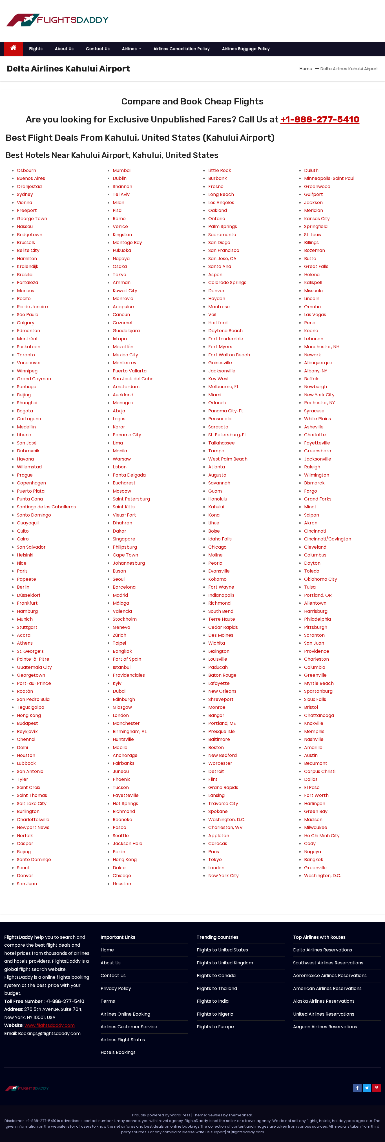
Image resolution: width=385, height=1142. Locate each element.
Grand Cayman (34, 379)
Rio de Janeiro (32, 306)
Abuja (119, 411)
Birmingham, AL (130, 731)
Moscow (122, 491)
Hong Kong (29, 715)
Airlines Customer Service (129, 1026)
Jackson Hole (127, 843)
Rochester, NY (319, 402)
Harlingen (314, 803)
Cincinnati (315, 531)
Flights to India (213, 1001)
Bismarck (314, 483)
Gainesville (220, 362)
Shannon (122, 186)
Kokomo (217, 579)
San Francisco (223, 250)
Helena (312, 274)
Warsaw (122, 459)
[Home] (13, 49)
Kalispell (313, 282)
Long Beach (221, 194)
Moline (215, 555)
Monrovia (123, 298)
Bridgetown (29, 234)
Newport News (33, 827)
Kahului (216, 507)
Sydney (25, 194)
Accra (23, 635)
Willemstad (29, 467)
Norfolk (25, 835)
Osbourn (26, 170)
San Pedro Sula (33, 699)
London (121, 715)
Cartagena (29, 418)
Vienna (24, 202)
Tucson (121, 787)
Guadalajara (126, 330)
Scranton (314, 635)
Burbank (217, 178)
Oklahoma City (320, 579)
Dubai (119, 691)
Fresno (216, 186)
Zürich (119, 635)
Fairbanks (123, 763)
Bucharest (124, 483)
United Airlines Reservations (323, 1014)
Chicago (122, 875)
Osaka (120, 266)
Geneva (121, 627)
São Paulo (27, 314)
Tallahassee (221, 443)
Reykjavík (27, 731)
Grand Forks (317, 499)
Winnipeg (27, 371)
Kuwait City (125, 290)
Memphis (314, 731)
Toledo (311, 571)
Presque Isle (221, 731)
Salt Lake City (32, 803)
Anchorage (125, 755)
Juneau (121, 771)
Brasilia (24, 274)
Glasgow (122, 707)
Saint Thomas (32, 795)
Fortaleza (27, 282)
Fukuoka (122, 250)
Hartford (217, 322)
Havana (25, 459)
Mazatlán (123, 346)
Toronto (26, 355)
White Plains (317, 418)
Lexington (218, 651)
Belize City (28, 250)
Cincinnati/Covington (327, 539)
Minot (310, 507)
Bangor (216, 715)
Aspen (215, 274)
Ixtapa (120, 339)
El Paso (312, 787)
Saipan (311, 515)
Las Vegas (315, 314)
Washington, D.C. (226, 819)
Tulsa (310, 587)
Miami (214, 395)
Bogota (25, 411)
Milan (118, 202)
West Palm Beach (227, 459)
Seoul (23, 867)
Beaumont (315, 763)
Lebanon (313, 339)
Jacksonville (221, 371)
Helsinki (25, 555)
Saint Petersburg (131, 499)
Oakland (217, 210)
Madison (313, 819)
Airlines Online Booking (125, 1014)
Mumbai (121, 170)
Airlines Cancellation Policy (182, 49)
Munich (25, 619)
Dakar (119, 531)
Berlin (23, 587)
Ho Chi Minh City (322, 835)
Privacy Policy (116, 988)
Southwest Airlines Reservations (328, 963)
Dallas (311, 779)
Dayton (312, 563)
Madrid (120, 595)
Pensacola (219, 418)
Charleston (316, 659)
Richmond (124, 811)
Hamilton (27, 258)
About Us (64, 49)
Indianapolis (221, 595)
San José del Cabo (133, 379)
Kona (214, 515)
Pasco (119, 827)
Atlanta (216, 467)
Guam (215, 491)
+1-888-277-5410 (320, 119)
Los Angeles (221, 202)
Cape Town (125, 555)
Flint (213, 779)
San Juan (27, 883)
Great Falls (316, 266)
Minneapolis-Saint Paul (329, 178)
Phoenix (121, 779)
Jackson (313, 202)
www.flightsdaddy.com (50, 1025)
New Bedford (222, 755)
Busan (119, 571)
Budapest (27, 723)
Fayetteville (126, 795)
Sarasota (218, 427)
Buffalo (312, 379)
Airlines (130, 49)
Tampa (216, 451)
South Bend (220, 611)
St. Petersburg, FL (227, 435)
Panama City (127, 435)
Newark (312, 355)
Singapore (124, 539)
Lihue (213, 523)
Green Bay (316, 811)
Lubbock (26, 763)
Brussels (26, 242)
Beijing (24, 395)
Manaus (25, 290)
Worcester (220, 763)
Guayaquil (28, 523)
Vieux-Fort (124, 515)
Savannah (219, 483)
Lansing (216, 795)
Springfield (316, 226)
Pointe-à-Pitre (33, 659)
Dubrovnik (28, 451)
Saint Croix (28, 787)
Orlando (217, 402)
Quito (23, 531)
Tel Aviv (121, 194)
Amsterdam (126, 386)
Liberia (24, 435)
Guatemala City (34, 667)
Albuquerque (318, 362)
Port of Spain (127, 659)
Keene (311, 330)
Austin (311, 755)
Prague (25, 475)
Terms (108, 1001)
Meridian (313, 210)
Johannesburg (129, 563)
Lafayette (219, 683)
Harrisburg (316, 611)
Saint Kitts (124, 507)
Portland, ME (222, 723)
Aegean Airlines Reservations (325, 1026)
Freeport (27, 210)
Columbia (314, 667)
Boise (214, 531)
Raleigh (312, 467)
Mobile (120, 747)
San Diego (219, 242)
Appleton (218, 835)
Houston (26, 755)
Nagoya (121, 258)
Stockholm (125, 619)
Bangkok (122, 651)
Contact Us (98, 49)
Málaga (121, 603)
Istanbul (121, 667)
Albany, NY (315, 371)
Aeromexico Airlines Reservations (330, 975)
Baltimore (219, 739)
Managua (123, 402)
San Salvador (31, 547)
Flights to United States (222, 950)
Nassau (25, 226)
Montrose (219, 306)
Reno (309, 322)
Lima (118, 443)
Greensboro (317, 451)
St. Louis (312, 234)
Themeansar (240, 1115)
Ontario (216, 218)
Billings (311, 242)
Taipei (119, 643)
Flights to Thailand (217, 988)
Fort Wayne (221, 587)
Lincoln (311, 298)
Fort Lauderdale (225, 339)
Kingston (122, 234)
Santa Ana (219, 266)
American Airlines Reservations (327, 988)
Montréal (27, 339)
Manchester (126, 723)
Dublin (120, 178)
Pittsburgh (315, 627)
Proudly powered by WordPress (161, 1115)
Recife (24, 298)
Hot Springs (125, 803)
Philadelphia (317, 619)
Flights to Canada (216, 975)
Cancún (121, 314)
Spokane (218, 811)
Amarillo (313, 747)
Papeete (26, 579)
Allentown (315, 603)
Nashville (314, 739)
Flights (36, 49)
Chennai (26, 739)
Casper (25, 843)
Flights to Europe (215, 1026)
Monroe (216, 707)
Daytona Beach (225, 330)
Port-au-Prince (34, 683)
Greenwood (317, 186)
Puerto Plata (31, 491)
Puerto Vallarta (130, 371)
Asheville (314, 427)
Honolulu (217, 499)
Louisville (217, 659)
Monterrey (124, 362)
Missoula (313, 290)
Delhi (22, 747)
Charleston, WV (225, 827)
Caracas (217, 843)
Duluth (311, 170)
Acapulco (123, 306)
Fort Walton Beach (229, 355)
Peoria (215, 563)
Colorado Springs (227, 282)
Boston (216, 747)
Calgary (25, 322)
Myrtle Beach (319, 683)
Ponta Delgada (129, 475)
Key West (218, 379)
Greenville (315, 675)
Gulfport (313, 194)
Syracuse (314, 411)
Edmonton (28, 330)
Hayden (216, 298)
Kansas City (317, 218)
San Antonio (30, 771)
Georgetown (31, 675)
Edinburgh (124, 699)
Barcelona (124, 587)
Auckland (123, 395)
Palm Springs (222, 226)
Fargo (310, 491)
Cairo (23, 539)
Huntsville (123, 739)
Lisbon (120, 467)
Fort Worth (316, 795)
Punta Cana (30, 499)
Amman (121, 282)
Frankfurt (27, 603)
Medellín (26, 427)
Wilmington (316, 475)
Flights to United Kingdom (225, 963)
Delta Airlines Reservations (322, 950)
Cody (310, 843)
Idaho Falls (220, 539)
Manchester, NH (321, 346)
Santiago (26, 386)
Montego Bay (127, 242)
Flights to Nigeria (215, 1014)
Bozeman (314, 250)
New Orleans (222, 691)
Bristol (311, 707)
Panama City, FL (225, 411)
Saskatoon (28, 346)
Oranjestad (29, 186)
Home (306, 68)
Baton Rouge (222, 675)
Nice (21, 563)
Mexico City (125, 355)
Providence (316, 651)
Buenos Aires (31, 178)
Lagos (119, 418)
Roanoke (122, 819)
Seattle (121, 835)
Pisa (117, 210)
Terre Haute (221, 619)
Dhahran (122, 523)
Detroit (216, 771)
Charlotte (315, 435)
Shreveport (221, 699)
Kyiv (117, 683)
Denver (25, 875)
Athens (25, 643)
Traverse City (223, 803)
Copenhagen (31, 483)
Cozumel (122, 322)
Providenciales (129, 675)
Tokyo (119, 274)
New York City (223, 875)
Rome (119, 218)
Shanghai (27, 402)
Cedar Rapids (223, 627)
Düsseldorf (29, 595)
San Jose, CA (222, 258)
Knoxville (313, 723)
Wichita (216, 643)
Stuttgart (27, 627)
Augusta (217, 475)
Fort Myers (220, 346)
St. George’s (30, 651)
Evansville (219, 571)
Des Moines (220, 635)
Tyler (22, 779)
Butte (310, 258)
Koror (119, 427)
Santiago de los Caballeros (46, 507)
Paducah (218, 667)
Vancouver (29, 362)
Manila (120, 451)
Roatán (25, 691)
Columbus (315, 555)
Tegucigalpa (30, 707)
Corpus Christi (319, 771)
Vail (212, 314)
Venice (120, 226)
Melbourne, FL (223, 386)
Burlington (28, 811)
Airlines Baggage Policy (246, 49)
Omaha (312, 306)
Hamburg (27, 611)
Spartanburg (318, 691)
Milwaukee (315, 827)
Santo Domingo (34, 515)
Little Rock (219, 170)
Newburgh (315, 386)
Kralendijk (27, 266)
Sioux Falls (315, 699)
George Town (32, 218)
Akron (310, 523)
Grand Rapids (223, 787)
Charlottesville (33, 819)
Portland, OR (318, 595)
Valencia (122, 611)
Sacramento (222, 234)
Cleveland (315, 547)
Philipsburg (125, 547)
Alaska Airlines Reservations (324, 1001)
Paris (22, 571)
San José (27, 443)
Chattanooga (319, 715)
